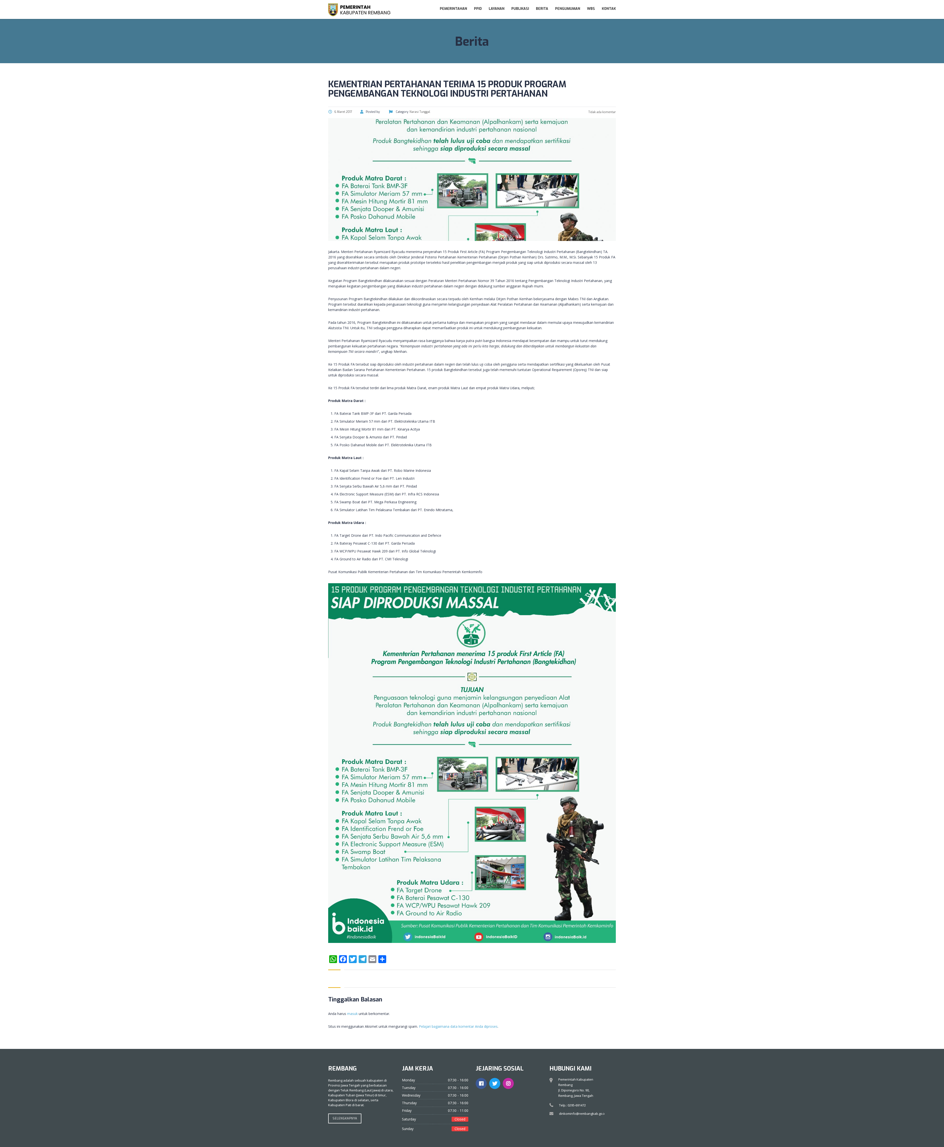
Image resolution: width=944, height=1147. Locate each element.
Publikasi (520, 8)
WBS (591, 8)
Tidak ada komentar (602, 112)
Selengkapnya (345, 1118)
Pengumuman (567, 8)
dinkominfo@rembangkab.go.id (582, 1113)
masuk (352, 1013)
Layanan (496, 8)
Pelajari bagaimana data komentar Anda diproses (458, 1026)
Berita (542, 8)
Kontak (609, 8)
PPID (478, 8)
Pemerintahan (453, 8)
